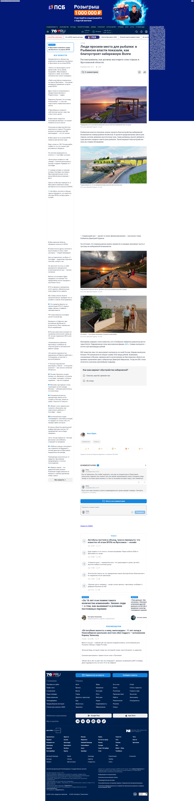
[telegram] (78, 721)
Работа (115, 697)
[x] (99, 721)
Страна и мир (134, 691)
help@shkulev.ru (59, 790)
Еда (77, 701)
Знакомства (64, 27)
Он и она (116, 684)
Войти (87, 513)
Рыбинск (96, 441)
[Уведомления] (141, 31)
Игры (132, 27)
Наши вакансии (52, 697)
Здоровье (79, 707)
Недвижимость (52, 27)
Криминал (99, 688)
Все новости (60, 55)
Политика (116, 691)
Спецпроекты (135, 701)
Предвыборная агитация (55, 704)
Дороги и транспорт (83, 697)
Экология (133, 694)
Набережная (86, 441)
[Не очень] (84, 381)
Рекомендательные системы (106, 780)
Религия (116, 704)
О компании (50, 691)
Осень (115, 688)
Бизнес (78, 688)
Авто (77, 684)
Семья (115, 707)
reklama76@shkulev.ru (138, 769)
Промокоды (140, 27)
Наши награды (51, 694)
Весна (78, 691)
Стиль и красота (135, 688)
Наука (98, 701)
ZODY (127, 27)
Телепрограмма (83, 27)
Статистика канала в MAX (55, 707)
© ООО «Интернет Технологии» (78, 794)
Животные (79, 704)
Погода (73, 27)
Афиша (93, 27)
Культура (99, 691)
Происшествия (118, 694)
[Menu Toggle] (47, 31)
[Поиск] (136, 31)
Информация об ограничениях (107, 774)
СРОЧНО (52, 44)
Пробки (121, 27)
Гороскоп (101, 27)
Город (78, 694)
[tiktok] (104, 721)
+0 (138, 482)
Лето (97, 694)
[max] (93, 721)
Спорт (132, 684)
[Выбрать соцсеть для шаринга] (145, 72)
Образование (100, 707)
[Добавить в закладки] (139, 72)
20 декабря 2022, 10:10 (87, 67)
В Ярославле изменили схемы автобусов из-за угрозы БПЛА (59, 49)
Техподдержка (51, 701)
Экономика (134, 697)
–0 (144, 482)
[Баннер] (92, 37)
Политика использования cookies (108, 777)
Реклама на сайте (52, 684)
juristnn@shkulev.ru (51, 788)
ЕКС (126, 344)
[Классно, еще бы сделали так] (84, 375)
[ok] (88, 721)
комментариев (91, 72)
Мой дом (99, 697)
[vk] (83, 721)
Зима (98, 684)
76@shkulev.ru (68, 785)
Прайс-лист (50, 688)
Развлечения (117, 701)
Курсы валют (111, 27)
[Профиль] (146, 31)
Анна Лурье (91, 433)
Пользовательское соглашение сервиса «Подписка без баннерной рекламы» (120, 783)
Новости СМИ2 (86, 526)
